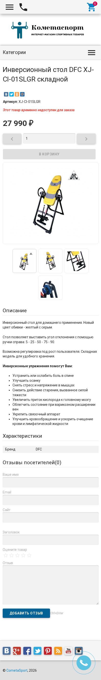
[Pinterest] (49, 652)
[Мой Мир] (22, 94)
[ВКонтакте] (6, 94)
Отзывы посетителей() (32, 462)
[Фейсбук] (28, 652)
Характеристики (22, 436)
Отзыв (8, 563)
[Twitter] (11, 94)
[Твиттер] (39, 652)
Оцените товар (15, 550)
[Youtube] (69, 652)
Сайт (7, 510)
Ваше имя (11, 474)
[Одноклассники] (17, 94)
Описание (15, 310)
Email (7, 492)
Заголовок (11, 532)
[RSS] (59, 652)
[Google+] (18, 652)
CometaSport (16, 670)
